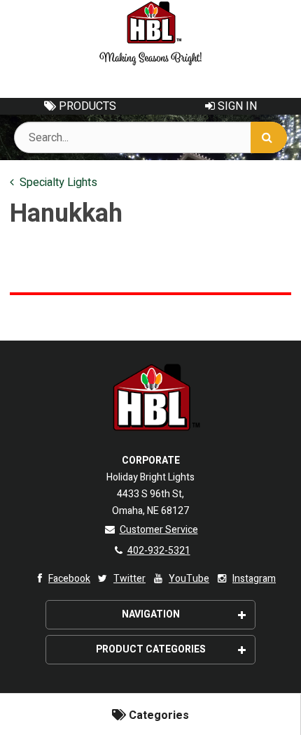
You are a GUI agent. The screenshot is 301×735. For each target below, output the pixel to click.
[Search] (269, 137)
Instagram (254, 578)
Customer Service (159, 529)
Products (86, 106)
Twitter (129, 578)
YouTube (189, 578)
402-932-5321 (158, 550)
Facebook (69, 578)
